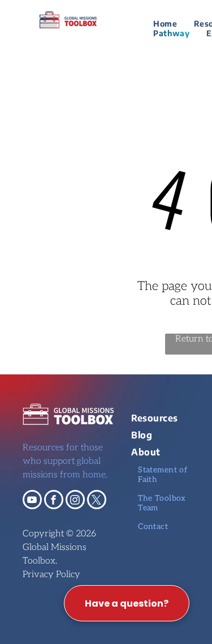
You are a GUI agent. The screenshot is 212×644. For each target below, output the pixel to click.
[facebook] (53, 501)
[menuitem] (165, 23)
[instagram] (75, 501)
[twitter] (96, 501)
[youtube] (32, 501)
